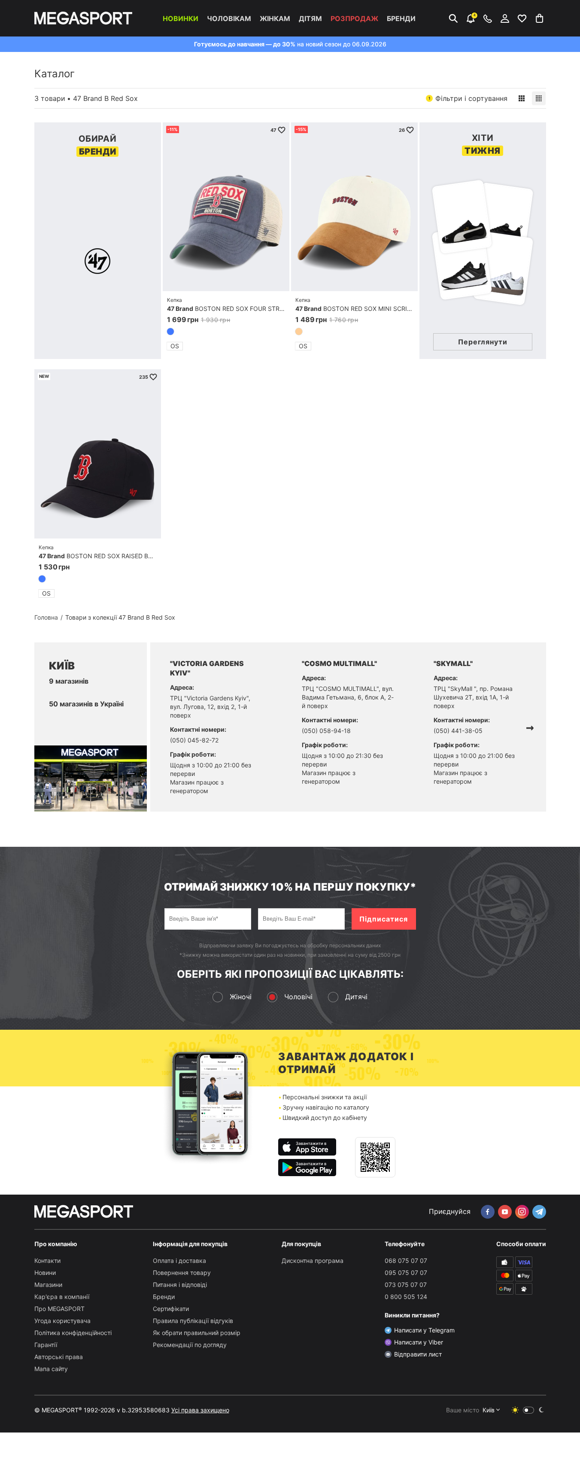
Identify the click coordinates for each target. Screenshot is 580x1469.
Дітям (310, 18)
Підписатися (383, 919)
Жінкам (275, 18)
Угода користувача (62, 1320)
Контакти (47, 1260)
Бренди (401, 18)
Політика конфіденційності (73, 1332)
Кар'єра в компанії (61, 1296)
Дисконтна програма (312, 1260)
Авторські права (58, 1356)
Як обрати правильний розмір (196, 1332)
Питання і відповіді (180, 1284)
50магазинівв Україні (86, 704)
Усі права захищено (200, 1410)
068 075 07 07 (406, 1260)
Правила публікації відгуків (193, 1320)
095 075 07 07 (406, 1272)
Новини (45, 1272)
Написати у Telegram (424, 1330)
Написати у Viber (418, 1342)
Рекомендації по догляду (190, 1344)
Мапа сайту (51, 1368)
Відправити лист (418, 1354)
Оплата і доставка (179, 1260)
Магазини (48, 1284)
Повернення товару (182, 1272)
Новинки (180, 18)
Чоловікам (229, 18)
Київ (489, 1410)
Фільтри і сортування (467, 98)
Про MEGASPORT (59, 1308)
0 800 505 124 (406, 1296)
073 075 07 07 (406, 1284)
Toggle (528, 1410)
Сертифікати (171, 1308)
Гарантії (45, 1344)
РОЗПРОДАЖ (354, 18)
